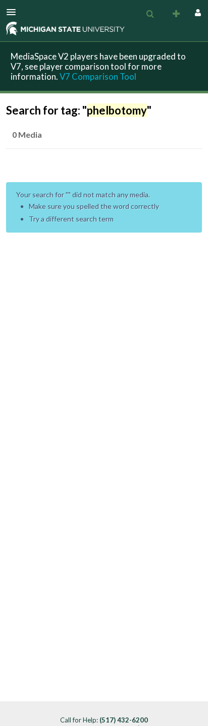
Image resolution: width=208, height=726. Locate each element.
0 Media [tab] (27, 134)
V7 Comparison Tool (98, 76)
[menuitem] (150, 14)
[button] (14, 12)
